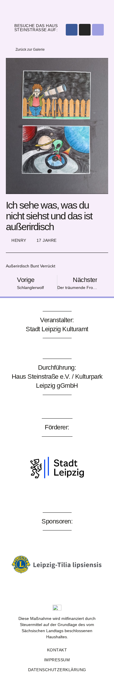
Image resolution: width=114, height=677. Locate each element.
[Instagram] (85, 30)
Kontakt (57, 650)
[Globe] (98, 30)
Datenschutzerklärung (57, 669)
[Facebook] (71, 30)
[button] (57, 10)
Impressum (57, 659)
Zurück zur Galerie (30, 49)
